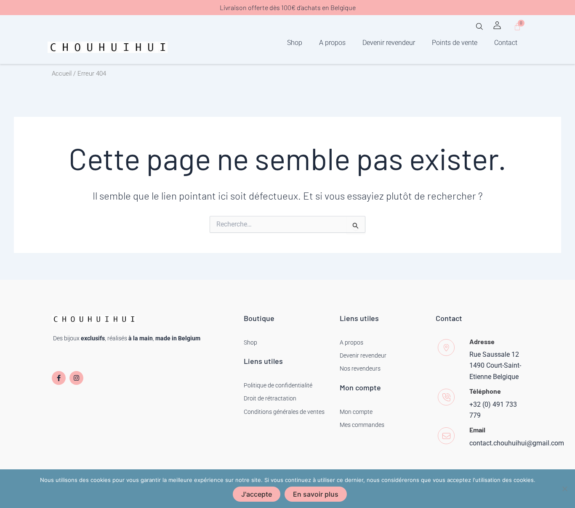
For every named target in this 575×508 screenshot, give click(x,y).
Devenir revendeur (388, 43)
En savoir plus (315, 494)
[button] (479, 29)
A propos (332, 43)
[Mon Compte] (497, 25)
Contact (505, 43)
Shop (294, 43)
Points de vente (454, 43)
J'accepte (256, 494)
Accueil (62, 73)
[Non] (564, 488)
